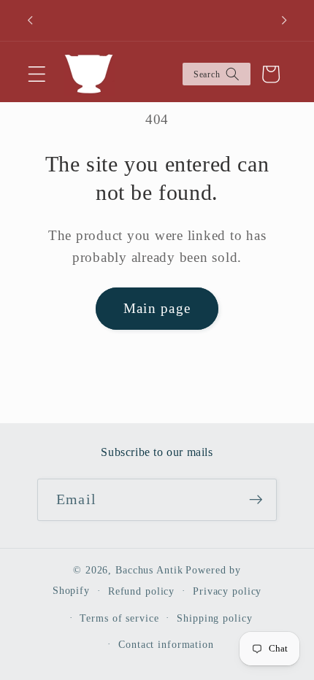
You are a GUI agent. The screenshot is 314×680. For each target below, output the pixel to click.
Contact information (166, 644)
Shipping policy (214, 618)
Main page (157, 308)
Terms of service (119, 618)
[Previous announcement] (30, 20)
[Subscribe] (256, 500)
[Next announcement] (284, 20)
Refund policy (141, 591)
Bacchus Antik (149, 570)
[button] (37, 74)
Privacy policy (227, 591)
